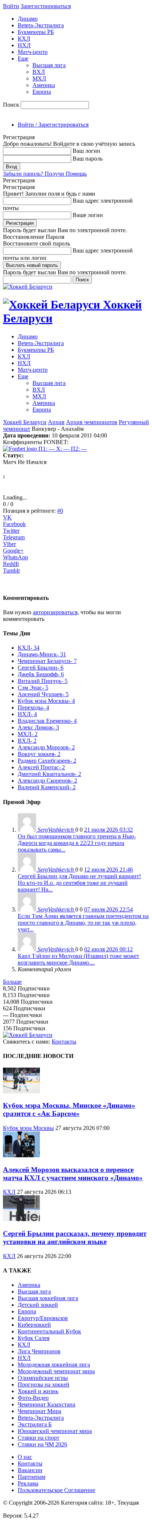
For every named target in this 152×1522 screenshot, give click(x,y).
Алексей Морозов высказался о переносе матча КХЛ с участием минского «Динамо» (73, 1174)
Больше (12, 982)
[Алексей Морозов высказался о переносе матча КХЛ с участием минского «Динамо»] (21, 1155)
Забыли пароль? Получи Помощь (45, 174)
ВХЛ (38, 72)
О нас (25, 1457)
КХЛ (24, 38)
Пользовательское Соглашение (56, 1490)
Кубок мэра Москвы (28, 1128)
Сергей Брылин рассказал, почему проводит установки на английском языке (74, 1238)
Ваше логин (88, 215)
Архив (56, 422)
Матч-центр (33, 52)
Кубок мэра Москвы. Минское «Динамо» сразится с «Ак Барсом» (69, 1109)
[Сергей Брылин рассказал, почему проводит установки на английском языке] (21, 1219)
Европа (41, 92)
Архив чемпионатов (91, 422)
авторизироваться (55, 612)
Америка (43, 85)
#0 (60, 511)
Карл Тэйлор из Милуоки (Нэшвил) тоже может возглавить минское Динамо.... (78, 959)
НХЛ (24, 45)
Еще (23, 58)
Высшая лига (49, 65)
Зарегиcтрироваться (46, 6)
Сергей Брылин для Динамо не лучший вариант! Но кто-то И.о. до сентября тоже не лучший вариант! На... (79, 883)
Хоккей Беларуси (24, 422)
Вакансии (30, 1470)
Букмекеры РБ (36, 32)
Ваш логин (86, 151)
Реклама (28, 1483)
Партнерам (31, 1477)
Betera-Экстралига (41, 25)
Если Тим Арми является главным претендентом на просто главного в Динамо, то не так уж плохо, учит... (83, 922)
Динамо (28, 19)
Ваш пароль (88, 158)
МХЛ (39, 78)
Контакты (64, 1041)
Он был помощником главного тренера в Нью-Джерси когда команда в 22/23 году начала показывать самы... (77, 843)
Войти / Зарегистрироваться (53, 124)
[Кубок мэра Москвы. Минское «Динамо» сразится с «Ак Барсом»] (21, 1091)
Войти (11, 6)
